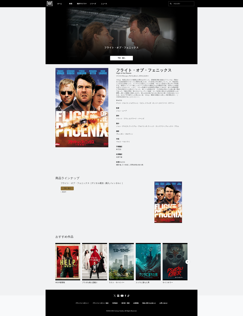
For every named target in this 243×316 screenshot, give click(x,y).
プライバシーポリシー (82, 303)
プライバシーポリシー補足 (101, 303)
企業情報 (136, 303)
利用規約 (115, 303)
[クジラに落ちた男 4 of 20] (148, 261)
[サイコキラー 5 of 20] (175, 261)
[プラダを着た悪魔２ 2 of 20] (94, 261)
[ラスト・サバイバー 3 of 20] (121, 261)
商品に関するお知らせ (149, 303)
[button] (121, 58)
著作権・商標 (125, 303)
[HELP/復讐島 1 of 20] (67, 261)
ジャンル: (118, 76)
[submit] (170, 3)
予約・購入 (67, 188)
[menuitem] (59, 3)
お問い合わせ (163, 303)
